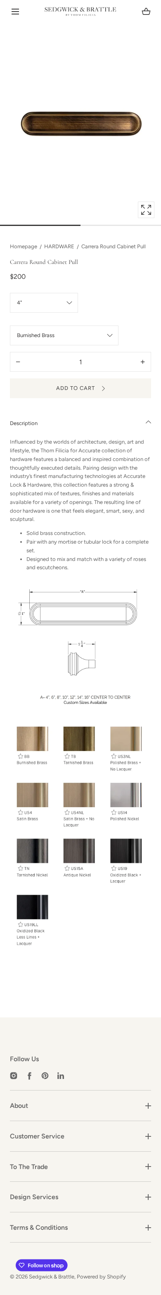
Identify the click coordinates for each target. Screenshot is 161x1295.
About (19, 1106)
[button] (15, 12)
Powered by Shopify (101, 1277)
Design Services (34, 1197)
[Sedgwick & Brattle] (80, 11)
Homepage (23, 246)
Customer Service (37, 1136)
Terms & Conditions (39, 1227)
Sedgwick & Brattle (51, 1277)
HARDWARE (59, 246)
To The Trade (29, 1167)
